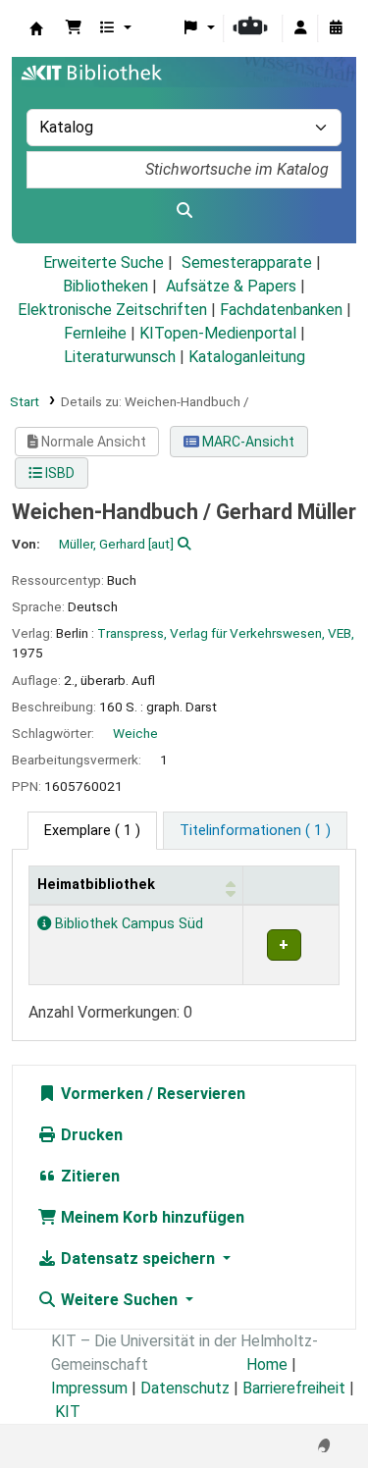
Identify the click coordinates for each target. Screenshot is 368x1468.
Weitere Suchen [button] (119, 1299)
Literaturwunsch (120, 356)
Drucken (90, 1135)
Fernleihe (95, 333)
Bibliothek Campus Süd (127, 924)
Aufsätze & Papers (231, 286)
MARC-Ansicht (246, 441)
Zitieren (88, 1176)
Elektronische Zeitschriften (112, 309)
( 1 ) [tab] (92, 830)
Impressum (89, 1388)
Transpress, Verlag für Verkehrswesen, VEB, (225, 633)
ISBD (58, 473)
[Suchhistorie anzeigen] (335, 28)
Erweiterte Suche (103, 262)
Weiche (135, 733)
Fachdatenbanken (281, 309)
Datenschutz (185, 1388)
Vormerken (100, 1093)
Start (24, 401)
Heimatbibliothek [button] (96, 884)
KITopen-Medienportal (217, 333)
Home (267, 1364)
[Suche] (184, 211)
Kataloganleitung (246, 356)
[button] (73, 28)
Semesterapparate (247, 262)
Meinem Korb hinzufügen (150, 1217)
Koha (36, 28)
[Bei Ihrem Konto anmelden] (300, 28)
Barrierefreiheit (293, 1388)
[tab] (255, 831)
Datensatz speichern (138, 1258)
